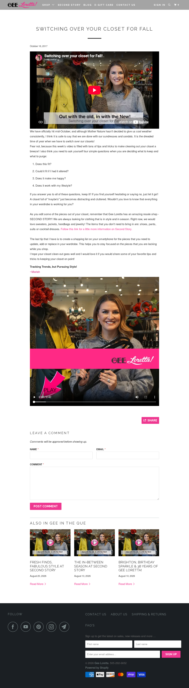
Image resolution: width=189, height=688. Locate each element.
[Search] (169, 5)
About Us (119, 614)
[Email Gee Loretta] (65, 627)
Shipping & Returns (149, 614)
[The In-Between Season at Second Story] (94, 557)
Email (101, 449)
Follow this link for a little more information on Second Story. (96, 229)
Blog (87, 5)
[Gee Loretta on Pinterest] (40, 627)
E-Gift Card (104, 5)
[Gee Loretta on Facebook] (14, 627)
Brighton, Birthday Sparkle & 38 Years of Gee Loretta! (138, 566)
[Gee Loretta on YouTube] (27, 627)
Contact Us (125, 5)
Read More (37, 584)
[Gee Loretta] (22, 5)
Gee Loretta (101, 663)
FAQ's (90, 625)
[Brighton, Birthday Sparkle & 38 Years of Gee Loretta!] (138, 557)
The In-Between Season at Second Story (90, 566)
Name (34, 449)
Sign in (159, 5)
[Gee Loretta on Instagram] (52, 627)
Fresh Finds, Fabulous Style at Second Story (47, 566)
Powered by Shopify (97, 667)
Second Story (69, 5)
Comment (37, 464)
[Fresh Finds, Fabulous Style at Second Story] (50, 557)
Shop (47, 5)
